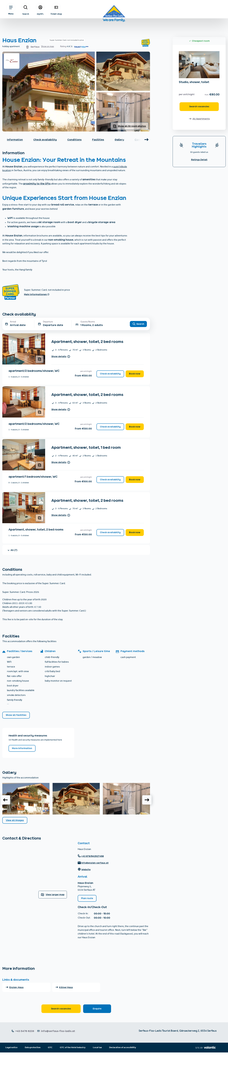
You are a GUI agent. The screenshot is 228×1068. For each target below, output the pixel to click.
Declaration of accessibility (122, 1047)
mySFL (40, 14)
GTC (50, 1047)
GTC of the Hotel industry (72, 1047)
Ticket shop (56, 14)
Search (25, 14)
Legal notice (11, 1047)
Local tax (97, 1047)
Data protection (32, 1047)
